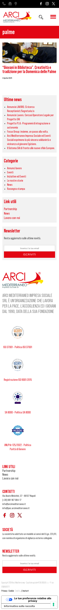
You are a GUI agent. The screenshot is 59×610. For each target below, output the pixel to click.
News (9, 184)
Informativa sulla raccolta (19, 606)
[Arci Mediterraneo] (17, 17)
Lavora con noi (12, 218)
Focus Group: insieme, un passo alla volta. (27, 131)
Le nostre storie (15, 180)
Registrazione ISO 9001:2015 (18, 379)
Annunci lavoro (14, 168)
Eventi (10, 172)
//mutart (25, 591)
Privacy (4, 591)
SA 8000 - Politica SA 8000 (18, 412)
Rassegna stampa (16, 188)
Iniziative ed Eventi (16, 176)
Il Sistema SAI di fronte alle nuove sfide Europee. (31, 148)
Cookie (11, 591)
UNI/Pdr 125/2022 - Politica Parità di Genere (17, 447)
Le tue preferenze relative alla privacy (32, 599)
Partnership (10, 209)
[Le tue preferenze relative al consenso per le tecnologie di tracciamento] (53, 604)
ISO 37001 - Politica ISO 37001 (17, 347)
